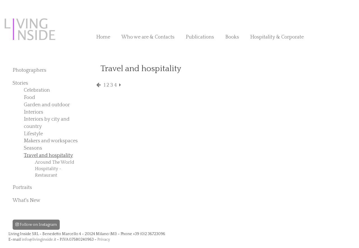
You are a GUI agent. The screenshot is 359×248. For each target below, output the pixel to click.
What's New (26, 200)
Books (232, 37)
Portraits (22, 187)
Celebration (37, 90)
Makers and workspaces (51, 141)
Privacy (103, 239)
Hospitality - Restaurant (48, 172)
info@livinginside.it (39, 239)
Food (29, 97)
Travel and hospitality (48, 155)
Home (103, 37)
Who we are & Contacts (147, 37)
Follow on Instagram (38, 224)
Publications (200, 37)
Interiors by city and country (47, 122)
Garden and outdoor (47, 105)
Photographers (29, 70)
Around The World (54, 162)
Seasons (33, 148)
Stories (20, 83)
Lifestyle (33, 134)
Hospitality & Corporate (277, 37)
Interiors (33, 112)
